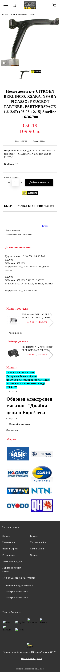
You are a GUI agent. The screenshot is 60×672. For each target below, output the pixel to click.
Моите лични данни (31, 658)
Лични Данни (37, 549)
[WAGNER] (18, 474)
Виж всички (12, 430)
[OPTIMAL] (42, 454)
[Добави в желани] (52, 178)
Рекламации (8, 542)
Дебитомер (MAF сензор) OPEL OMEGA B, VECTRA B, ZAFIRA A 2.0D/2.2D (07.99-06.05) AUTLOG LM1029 (37, 349)
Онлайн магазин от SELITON (30, 669)
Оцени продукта (13, 230)
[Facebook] (5, 604)
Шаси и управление (19, 14)
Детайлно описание (18, 247)
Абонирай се (15, 333)
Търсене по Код (38, 542)
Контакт (34, 536)
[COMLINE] (42, 474)
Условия (34, 555)
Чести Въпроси (10, 549)
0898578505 (22, 591)
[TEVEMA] (18, 491)
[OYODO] (18, 506)
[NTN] (42, 491)
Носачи (32, 14)
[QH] (42, 506)
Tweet (45, 226)
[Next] (49, 322)
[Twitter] (12, 604)
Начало (5, 14)
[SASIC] (18, 454)
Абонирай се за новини (19, 424)
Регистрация (8, 555)
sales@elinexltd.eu (23, 585)
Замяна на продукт (12, 561)
